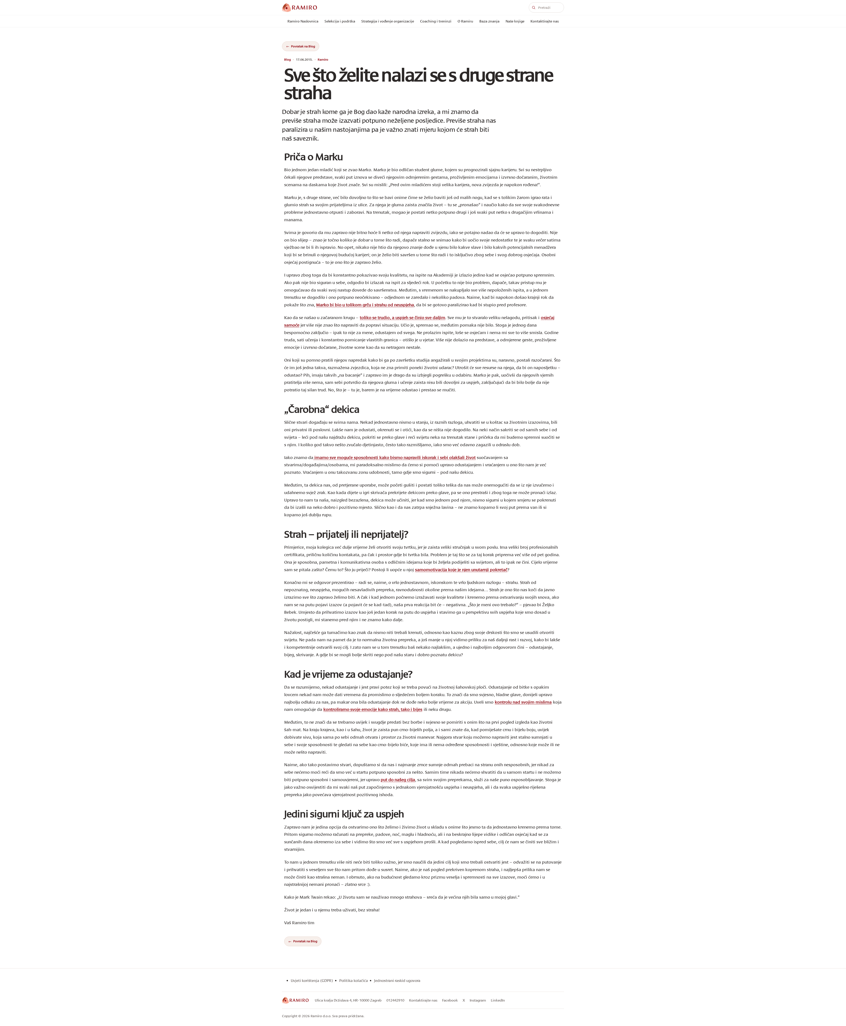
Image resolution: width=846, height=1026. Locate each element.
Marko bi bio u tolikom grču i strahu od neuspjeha (365, 305)
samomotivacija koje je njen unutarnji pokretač (461, 569)
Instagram (478, 1000)
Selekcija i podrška (340, 21)
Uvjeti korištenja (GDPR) (312, 980)
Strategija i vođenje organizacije (387, 21)
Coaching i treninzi (435, 21)
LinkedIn (498, 1000)
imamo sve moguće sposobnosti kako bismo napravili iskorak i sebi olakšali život (394, 457)
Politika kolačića (353, 980)
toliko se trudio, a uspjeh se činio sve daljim (402, 317)
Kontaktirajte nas (545, 21)
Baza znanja (489, 21)
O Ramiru (465, 21)
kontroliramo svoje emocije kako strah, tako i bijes (372, 709)
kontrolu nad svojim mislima (523, 702)
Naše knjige (515, 21)
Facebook (450, 1000)
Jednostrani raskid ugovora (397, 980)
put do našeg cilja (398, 780)
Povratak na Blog (303, 46)
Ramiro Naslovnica (303, 21)
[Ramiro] (295, 1000)
